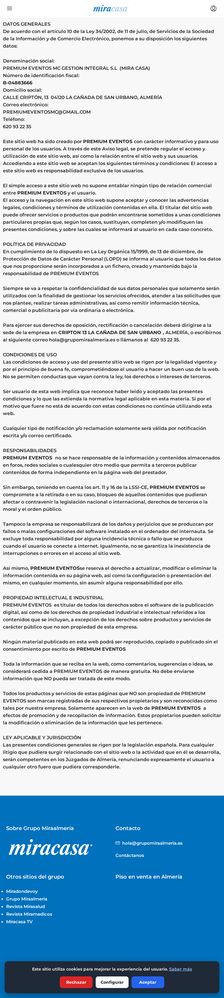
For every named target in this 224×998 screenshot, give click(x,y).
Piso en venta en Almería (149, 877)
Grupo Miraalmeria (26, 899)
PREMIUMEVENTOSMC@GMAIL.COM (47, 112)
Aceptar (147, 982)
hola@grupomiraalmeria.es (82, 340)
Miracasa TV (19, 921)
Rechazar (76, 982)
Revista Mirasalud (25, 906)
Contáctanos (130, 855)
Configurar (112, 982)
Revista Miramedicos (29, 914)
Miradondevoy (22, 891)
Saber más (180, 969)
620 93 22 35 (17, 126)
